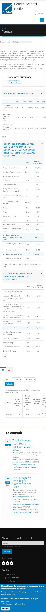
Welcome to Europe (14, 81)
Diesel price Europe (14, 83)
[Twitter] (7, 563)
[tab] (23, 93)
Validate (9, 384)
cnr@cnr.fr (15, 578)
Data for (8, 379)
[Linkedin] (11, 563)
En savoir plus (10, 594)
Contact (12, 581)
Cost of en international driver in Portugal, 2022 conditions (18, 276)
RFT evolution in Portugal (19, 93)
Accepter (5, 608)
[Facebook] (3, 563)
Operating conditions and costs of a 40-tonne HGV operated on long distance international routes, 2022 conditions (19, 149)
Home (4, 28)
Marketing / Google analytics (14, 604)
